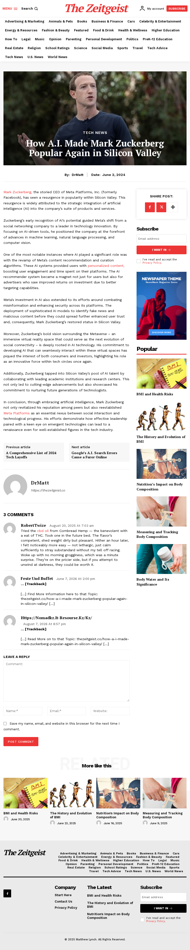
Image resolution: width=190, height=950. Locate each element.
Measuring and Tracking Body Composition (157, 534)
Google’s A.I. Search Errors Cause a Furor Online (94, 455)
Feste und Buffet (37, 578)
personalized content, (106, 266)
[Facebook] (150, 207)
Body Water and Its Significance (153, 582)
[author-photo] (6, 819)
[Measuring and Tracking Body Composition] (162, 511)
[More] (173, 207)
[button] (30, 8)
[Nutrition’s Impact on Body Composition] (162, 464)
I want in (159, 250)
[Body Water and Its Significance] (162, 559)
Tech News (95, 133)
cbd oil (43, 531)
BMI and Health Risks (155, 394)
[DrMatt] (15, 486)
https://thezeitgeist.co (48, 490)
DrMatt (77, 175)
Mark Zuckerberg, (17, 192)
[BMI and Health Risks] (162, 373)
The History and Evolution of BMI (161, 439)
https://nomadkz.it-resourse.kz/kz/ (56, 617)
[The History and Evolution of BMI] (162, 416)
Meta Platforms (17, 413)
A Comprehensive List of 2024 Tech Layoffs (31, 455)
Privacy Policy (151, 262)
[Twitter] (161, 207)
